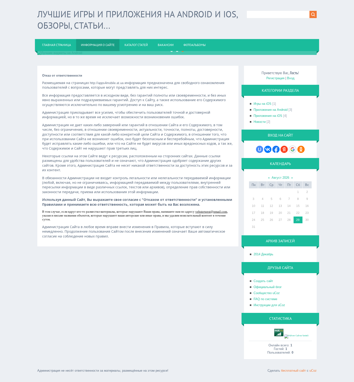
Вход (291, 78)
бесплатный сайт (293, 370)
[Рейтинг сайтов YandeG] (296, 336)
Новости (260, 122)
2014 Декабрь (263, 254)
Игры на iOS (262, 103)
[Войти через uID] (259, 149)
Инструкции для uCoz (269, 305)
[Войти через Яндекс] (284, 149)
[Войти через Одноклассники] (301, 149)
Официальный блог (268, 287)
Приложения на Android (271, 110)
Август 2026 (280, 177)
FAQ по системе (265, 299)
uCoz (313, 370)
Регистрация (275, 78)
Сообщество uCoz (267, 293)
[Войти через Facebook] (276, 149)
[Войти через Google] (292, 149)
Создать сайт (263, 281)
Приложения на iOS (268, 116)
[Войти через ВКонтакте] (267, 149)
